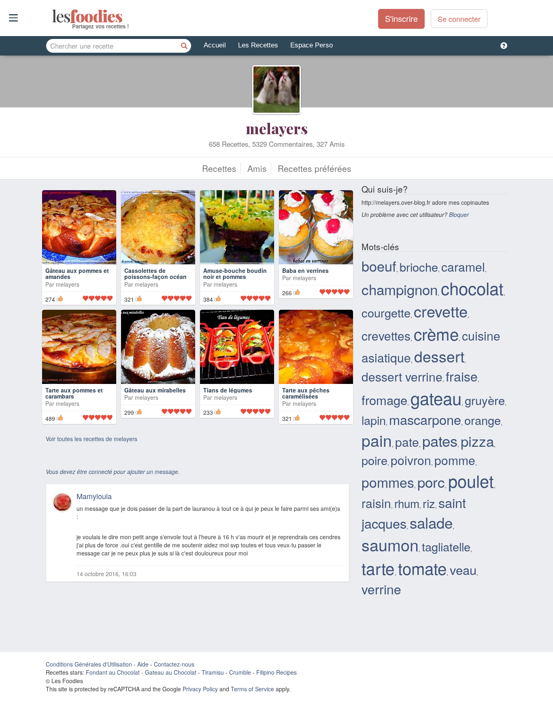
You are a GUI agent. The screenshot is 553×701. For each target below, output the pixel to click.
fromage (384, 399)
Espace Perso (311, 45)
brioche (419, 266)
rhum (406, 503)
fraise (462, 376)
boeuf (379, 265)
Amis (257, 168)
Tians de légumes (227, 390)
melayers (277, 128)
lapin (374, 420)
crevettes (386, 335)
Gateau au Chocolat (170, 672)
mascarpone (425, 419)
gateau (436, 398)
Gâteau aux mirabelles (155, 390)
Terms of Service (252, 689)
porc (431, 482)
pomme (454, 460)
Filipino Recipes (276, 672)
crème (436, 333)
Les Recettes (258, 45)
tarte (378, 568)
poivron (411, 460)
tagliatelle (446, 546)
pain (377, 440)
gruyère (485, 400)
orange (482, 420)
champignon (400, 289)
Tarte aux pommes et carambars (74, 393)
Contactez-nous (174, 664)
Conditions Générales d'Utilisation (89, 664)
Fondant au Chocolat (113, 672)
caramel (463, 266)
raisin (376, 503)
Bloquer (459, 214)
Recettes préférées (314, 168)
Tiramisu (213, 672)
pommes (388, 482)
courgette (386, 312)
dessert (439, 356)
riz (429, 503)
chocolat (472, 288)
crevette (441, 311)
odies (53, 16)
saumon (390, 544)
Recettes (219, 168)
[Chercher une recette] (184, 46)
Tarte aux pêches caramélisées (306, 393)
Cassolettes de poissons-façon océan (155, 273)
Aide (143, 664)
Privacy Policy (200, 689)
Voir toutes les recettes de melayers (91, 439)
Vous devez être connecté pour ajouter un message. (113, 471)
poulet (471, 480)
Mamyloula (94, 496)
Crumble (240, 672)
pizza (477, 441)
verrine (381, 588)
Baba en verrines (305, 270)
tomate (422, 567)
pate (407, 441)
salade (431, 522)
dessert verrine (402, 376)
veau (463, 569)
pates (439, 440)
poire (374, 460)
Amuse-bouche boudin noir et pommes (235, 273)
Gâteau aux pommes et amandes (77, 273)
